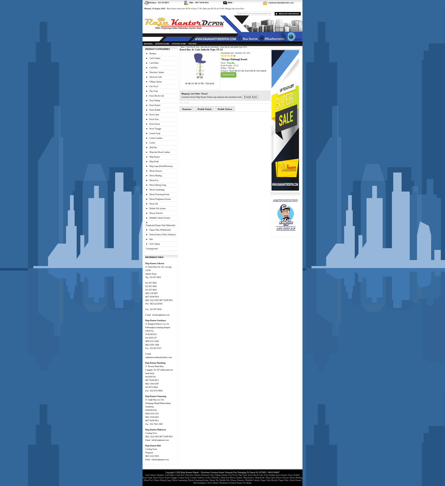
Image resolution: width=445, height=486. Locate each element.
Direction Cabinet (156, 72)
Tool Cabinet (154, 244)
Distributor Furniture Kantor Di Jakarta (235, 483)
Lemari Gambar (155, 138)
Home (182, 47)
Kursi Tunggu (155, 128)
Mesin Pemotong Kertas (159, 194)
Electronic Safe (155, 77)
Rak (151, 239)
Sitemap (192, 44)
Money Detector (156, 213)
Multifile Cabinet (252, 480)
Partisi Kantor (295, 480)
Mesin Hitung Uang (157, 185)
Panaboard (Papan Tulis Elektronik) (160, 225)
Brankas (152, 53)
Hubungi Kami (162, 44)
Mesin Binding (155, 175)
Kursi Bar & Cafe (193, 47)
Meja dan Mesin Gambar (159, 152)
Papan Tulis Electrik (269, 480)
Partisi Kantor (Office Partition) (162, 234)
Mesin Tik (153, 204)
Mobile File (224, 480)
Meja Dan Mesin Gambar (231, 477)
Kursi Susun (154, 124)
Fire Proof (153, 86)
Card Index (154, 63)
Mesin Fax (153, 180)
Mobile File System (157, 208)
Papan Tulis (283, 480)
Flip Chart (153, 91)
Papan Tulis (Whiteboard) (160, 230)
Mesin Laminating (156, 189)
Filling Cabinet (155, 82)
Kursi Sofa (154, 119)
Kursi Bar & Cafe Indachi (210, 47)
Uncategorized (152, 248)
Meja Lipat (270, 477)
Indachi (186, 102)
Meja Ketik (154, 161)
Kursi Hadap (154, 100)
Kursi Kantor (154, 105)
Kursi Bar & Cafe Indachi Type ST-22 (201, 49)
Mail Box (153, 147)
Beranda (148, 44)
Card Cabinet (154, 58)
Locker (152, 143)
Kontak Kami (228, 74)
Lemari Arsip (154, 133)
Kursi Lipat (154, 114)
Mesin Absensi (155, 171)
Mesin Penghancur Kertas (160, 199)
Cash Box (153, 67)
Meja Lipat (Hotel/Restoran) (161, 166)
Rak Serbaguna (199, 483)
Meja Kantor (154, 157)
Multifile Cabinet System (159, 218)
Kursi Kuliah (154, 110)
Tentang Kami (179, 44)
